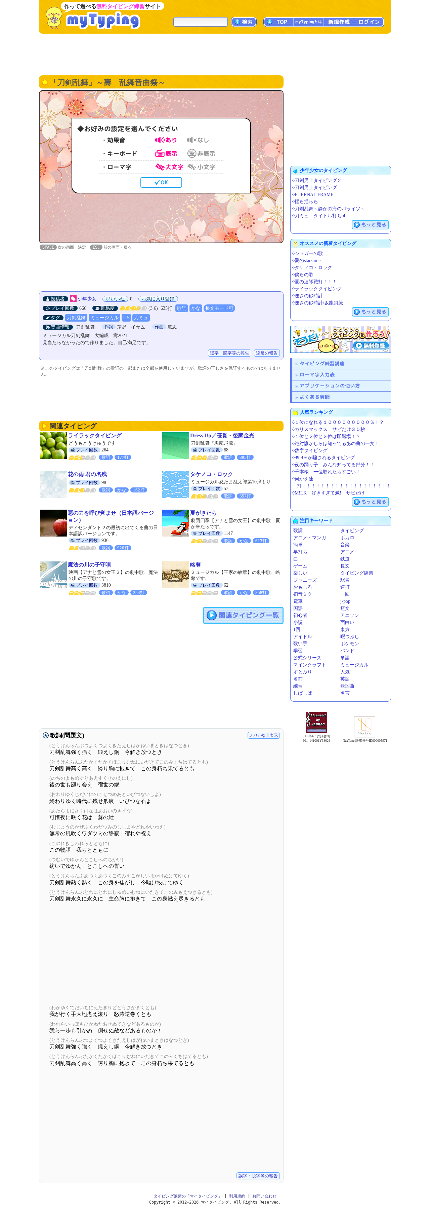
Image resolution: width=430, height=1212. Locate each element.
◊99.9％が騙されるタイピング (323, 457)
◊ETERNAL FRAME (313, 194)
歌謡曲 (347, 686)
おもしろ (302, 587)
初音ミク (302, 594)
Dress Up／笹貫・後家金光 (222, 435)
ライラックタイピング (95, 435)
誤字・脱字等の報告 (229, 353)
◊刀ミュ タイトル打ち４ (319, 215)
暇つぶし (349, 636)
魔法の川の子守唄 (89, 564)
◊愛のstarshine (306, 260)
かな (196, 308)
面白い (347, 622)
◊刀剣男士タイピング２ (317, 180)
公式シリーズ (307, 657)
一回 (345, 594)
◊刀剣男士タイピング (314, 187)
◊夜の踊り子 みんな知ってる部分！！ (333, 464)
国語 (298, 608)
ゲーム (300, 565)
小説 (298, 622)
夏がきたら (203, 513)
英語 (345, 679)
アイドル (302, 636)
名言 (345, 693)
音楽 (345, 544)
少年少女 (87, 298)
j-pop (345, 601)
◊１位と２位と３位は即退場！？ (326, 436)
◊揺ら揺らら (305, 201)
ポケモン (349, 643)
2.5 (126, 317)
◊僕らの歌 (302, 274)
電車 (298, 601)
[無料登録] (340, 339)
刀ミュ (141, 317)
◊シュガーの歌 (307, 253)
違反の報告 (267, 353)
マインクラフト (309, 664)
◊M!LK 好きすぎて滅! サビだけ (328, 492)
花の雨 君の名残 (87, 474)
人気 (345, 671)
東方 (345, 629)
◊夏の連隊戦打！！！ (314, 281)
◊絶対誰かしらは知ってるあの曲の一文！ (335, 443)
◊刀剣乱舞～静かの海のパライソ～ (328, 208)
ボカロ (347, 537)
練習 (298, 686)
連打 (345, 587)
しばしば (302, 693)
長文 (345, 565)
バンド (347, 650)
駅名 (345, 580)
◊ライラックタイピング (317, 288)
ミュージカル (104, 317)
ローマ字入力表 (317, 374)
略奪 (195, 564)
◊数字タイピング (310, 450)
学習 (298, 650)
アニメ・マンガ (309, 537)
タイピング (352, 530)
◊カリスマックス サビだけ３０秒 (328, 429)
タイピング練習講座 (322, 363)
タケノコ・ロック (211, 474)
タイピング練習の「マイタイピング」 (188, 1196)
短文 (345, 608)
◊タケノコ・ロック (312, 267)
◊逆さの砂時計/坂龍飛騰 (317, 302)
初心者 (300, 615)
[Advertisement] (215, 54)
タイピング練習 (356, 573)
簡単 (298, 544)
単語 (345, 657)
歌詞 (181, 308)
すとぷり (302, 671)
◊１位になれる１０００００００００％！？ (338, 422)
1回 (296, 629)
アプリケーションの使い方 (330, 385)
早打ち (300, 551)
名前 (298, 679)
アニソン (349, 615)
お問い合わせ (264, 1196)
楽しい (300, 573)
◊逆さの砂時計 (307, 295)
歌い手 (300, 643)
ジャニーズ (305, 580)
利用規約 (237, 1196)
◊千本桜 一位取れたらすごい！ (326, 471)
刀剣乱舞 (76, 317)
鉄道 (345, 558)
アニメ (347, 551)
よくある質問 (315, 396)
